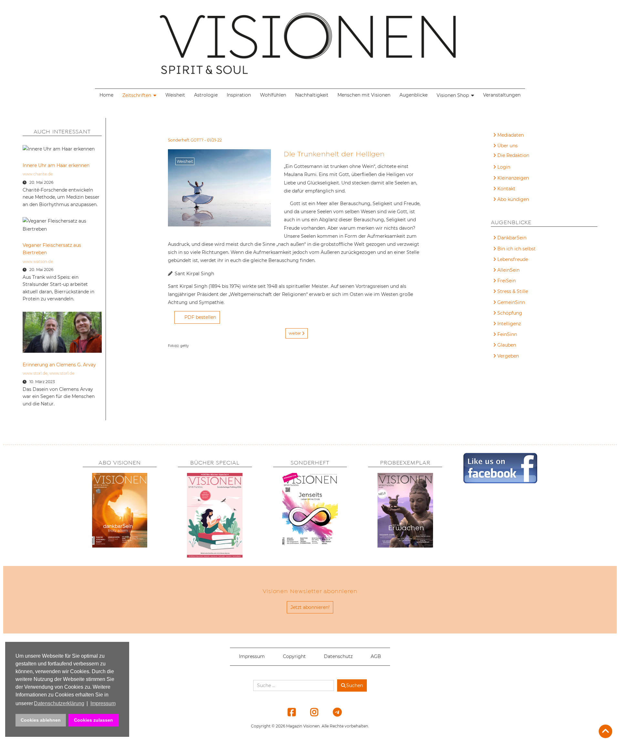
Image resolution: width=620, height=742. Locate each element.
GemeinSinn (511, 302)
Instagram (310, 712)
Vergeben (508, 356)
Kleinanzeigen (513, 178)
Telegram (333, 712)
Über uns (507, 146)
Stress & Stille (512, 291)
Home (106, 95)
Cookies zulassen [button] (93, 720)
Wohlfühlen (273, 95)
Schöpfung (509, 313)
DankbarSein (511, 238)
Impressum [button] (103, 703)
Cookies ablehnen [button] (41, 720)
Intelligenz (509, 324)
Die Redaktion (513, 155)
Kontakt (506, 189)
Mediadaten (510, 135)
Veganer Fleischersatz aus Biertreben (52, 248)
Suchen (354, 685)
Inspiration (239, 95)
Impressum (252, 656)
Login (503, 167)
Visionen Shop (453, 95)
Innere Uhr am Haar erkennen (56, 165)
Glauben (506, 345)
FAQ (502, 156)
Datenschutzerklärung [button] (59, 703)
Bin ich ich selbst (516, 249)
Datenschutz (338, 656)
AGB (376, 656)
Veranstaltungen (502, 95)
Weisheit (175, 95)
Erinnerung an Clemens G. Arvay (59, 365)
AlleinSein (508, 270)
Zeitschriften (136, 95)
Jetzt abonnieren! (310, 607)
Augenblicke (413, 95)
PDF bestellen (200, 317)
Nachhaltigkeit (311, 95)
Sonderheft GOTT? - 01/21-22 (195, 140)
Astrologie (206, 95)
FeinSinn (507, 334)
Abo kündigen (513, 199)
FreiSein (506, 281)
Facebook (288, 712)
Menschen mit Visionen (363, 95)
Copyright (294, 656)
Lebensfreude (512, 259)
